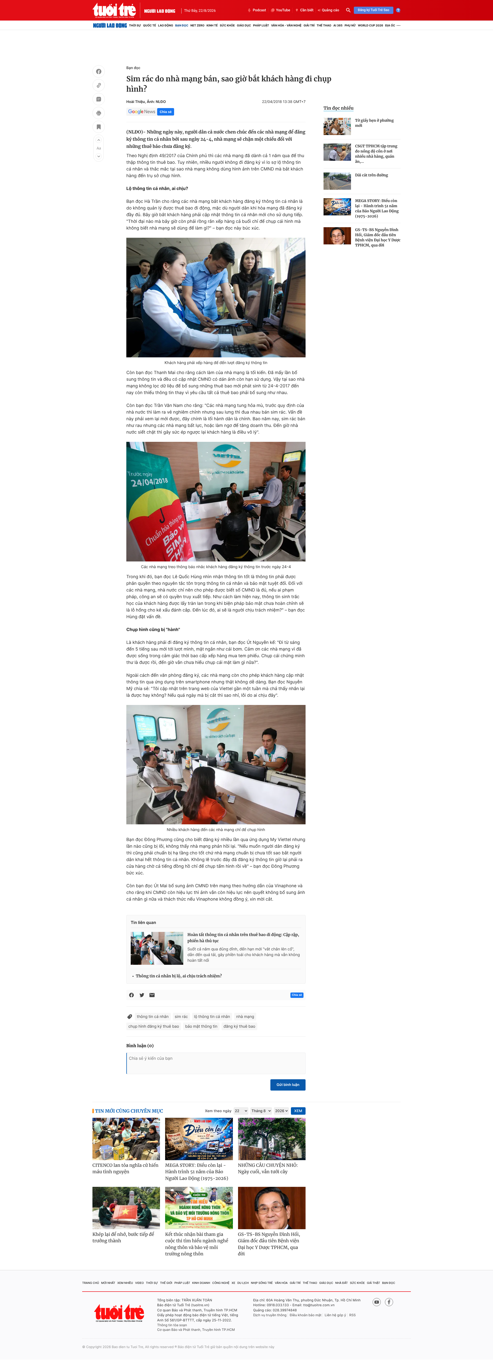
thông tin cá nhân (153, 1016)
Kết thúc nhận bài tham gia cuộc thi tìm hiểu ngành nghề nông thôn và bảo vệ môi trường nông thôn (196, 1244)
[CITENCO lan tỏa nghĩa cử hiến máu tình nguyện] (126, 1139)
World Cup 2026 (370, 25)
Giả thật (373, 1283)
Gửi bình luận (288, 1085)
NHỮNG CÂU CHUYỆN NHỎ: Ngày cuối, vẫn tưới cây (268, 1168)
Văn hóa (281, 1283)
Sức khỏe (227, 25)
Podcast (259, 10)
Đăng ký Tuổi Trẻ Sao (373, 10)
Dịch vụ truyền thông (270, 1315)
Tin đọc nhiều (339, 108)
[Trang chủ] (110, 25)
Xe (233, 1283)
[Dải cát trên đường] (337, 181)
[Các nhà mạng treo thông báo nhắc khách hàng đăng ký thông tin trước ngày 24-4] (216, 501)
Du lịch (243, 1283)
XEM (298, 1111)
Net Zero (197, 25)
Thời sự (135, 25)
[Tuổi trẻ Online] (119, 1313)
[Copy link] (98, 86)
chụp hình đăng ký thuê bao (153, 1026)
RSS (352, 1315)
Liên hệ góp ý (335, 1315)
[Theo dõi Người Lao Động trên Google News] (141, 112)
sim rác (181, 1016)
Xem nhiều (125, 1283)
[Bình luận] (98, 100)
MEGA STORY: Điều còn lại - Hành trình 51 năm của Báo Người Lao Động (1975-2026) (377, 208)
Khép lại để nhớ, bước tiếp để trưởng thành (123, 1238)
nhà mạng (245, 1016)
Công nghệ (221, 1283)
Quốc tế (149, 25)
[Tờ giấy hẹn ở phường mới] (337, 126)
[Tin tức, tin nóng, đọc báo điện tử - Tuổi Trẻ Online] (118, 10)
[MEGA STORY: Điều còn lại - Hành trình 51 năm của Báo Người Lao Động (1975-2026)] (337, 206)
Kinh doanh (201, 1283)
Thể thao (324, 25)
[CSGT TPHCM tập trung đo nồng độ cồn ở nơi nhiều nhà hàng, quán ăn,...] (337, 152)
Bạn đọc (181, 25)
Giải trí (309, 25)
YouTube (283, 10)
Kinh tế (212, 25)
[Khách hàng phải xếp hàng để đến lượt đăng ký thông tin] (216, 297)
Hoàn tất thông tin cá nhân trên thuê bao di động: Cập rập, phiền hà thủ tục (243, 937)
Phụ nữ (350, 25)
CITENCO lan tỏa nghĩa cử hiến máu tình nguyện (125, 1168)
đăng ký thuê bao (239, 1026)
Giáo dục (244, 25)
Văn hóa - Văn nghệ (286, 25)
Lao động (165, 25)
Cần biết (307, 10)
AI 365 (337, 25)
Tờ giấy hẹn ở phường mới (374, 123)
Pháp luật (261, 25)
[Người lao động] (159, 10)
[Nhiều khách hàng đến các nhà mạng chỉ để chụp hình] (216, 764)
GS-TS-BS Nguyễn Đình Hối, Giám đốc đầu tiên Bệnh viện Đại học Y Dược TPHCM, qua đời (378, 237)
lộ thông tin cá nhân (212, 1016)
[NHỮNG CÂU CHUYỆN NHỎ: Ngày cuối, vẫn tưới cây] (272, 1139)
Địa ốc (390, 25)
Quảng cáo (330, 10)
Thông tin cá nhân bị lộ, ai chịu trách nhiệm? (179, 976)
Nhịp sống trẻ (262, 1283)
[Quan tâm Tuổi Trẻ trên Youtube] (377, 1302)
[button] (99, 140)
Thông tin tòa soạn (172, 1325)
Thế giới (166, 1283)
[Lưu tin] (98, 128)
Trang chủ (90, 1283)
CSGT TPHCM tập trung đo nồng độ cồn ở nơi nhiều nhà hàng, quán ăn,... (376, 154)
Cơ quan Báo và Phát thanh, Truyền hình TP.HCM (196, 1330)
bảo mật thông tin (201, 1026)
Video (139, 1283)
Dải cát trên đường (371, 175)
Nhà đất (341, 1283)
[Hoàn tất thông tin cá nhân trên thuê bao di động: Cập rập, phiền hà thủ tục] (157, 948)
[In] (98, 114)
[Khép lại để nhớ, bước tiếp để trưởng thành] (126, 1208)
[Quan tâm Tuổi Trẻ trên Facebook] (389, 1302)
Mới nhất (108, 1283)
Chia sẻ (166, 112)
